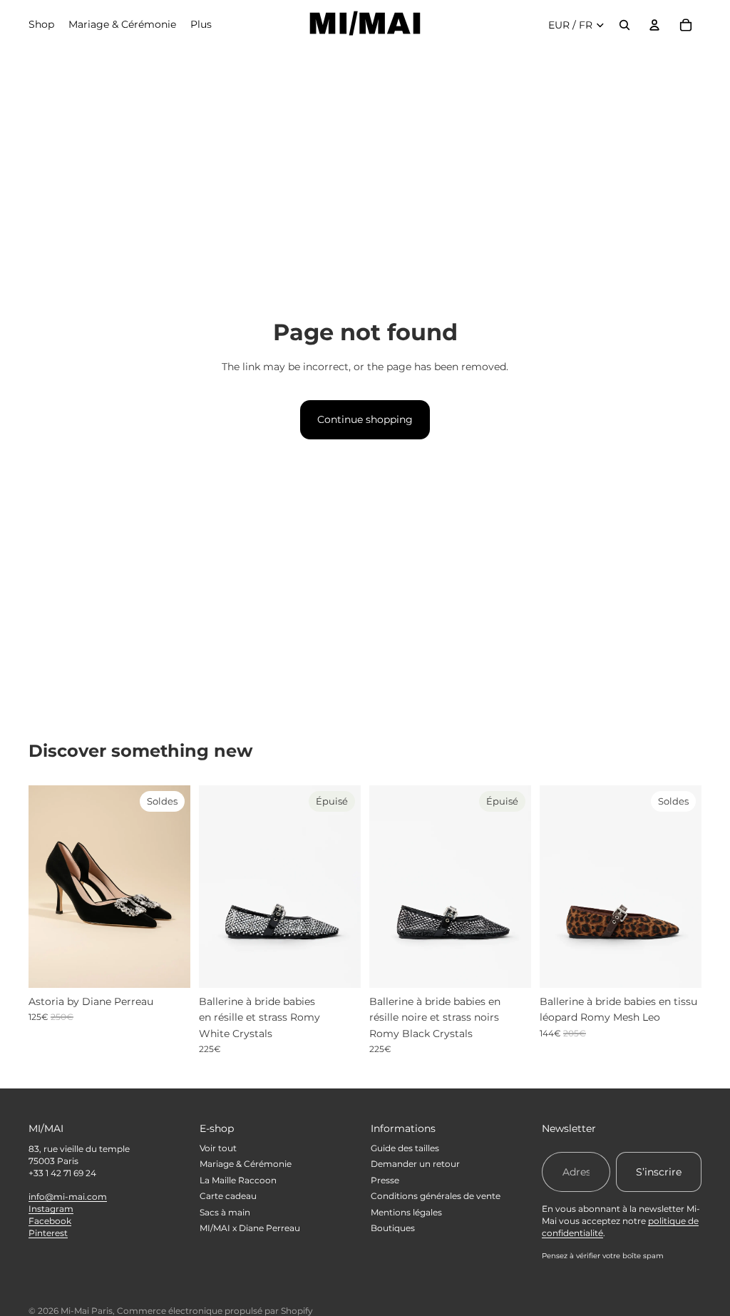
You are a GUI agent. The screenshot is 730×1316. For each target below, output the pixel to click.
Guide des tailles (405, 1148)
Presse (385, 1180)
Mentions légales (406, 1212)
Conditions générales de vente (435, 1195)
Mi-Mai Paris (87, 1310)
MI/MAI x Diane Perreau (250, 1228)
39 (647, 975)
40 (676, 975)
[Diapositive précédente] (40, 886)
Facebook (50, 1220)
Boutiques (393, 1228)
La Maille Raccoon (238, 1180)
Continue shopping (365, 419)
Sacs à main (225, 1212)
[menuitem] (201, 25)
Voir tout (218, 1148)
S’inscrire (659, 1171)
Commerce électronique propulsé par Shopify (215, 1310)
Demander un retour (415, 1163)
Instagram (51, 1208)
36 (54, 975)
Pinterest (48, 1233)
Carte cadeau (228, 1195)
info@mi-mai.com (68, 1196)
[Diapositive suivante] (179, 886)
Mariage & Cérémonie (246, 1163)
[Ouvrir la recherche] (624, 25)
